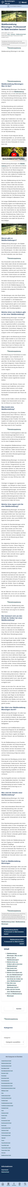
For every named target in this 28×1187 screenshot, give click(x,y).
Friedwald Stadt (4, 1108)
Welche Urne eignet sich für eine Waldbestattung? (15, 973)
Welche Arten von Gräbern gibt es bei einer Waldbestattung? (14, 964)
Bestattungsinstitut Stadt (6, 1083)
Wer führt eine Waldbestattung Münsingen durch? (13, 985)
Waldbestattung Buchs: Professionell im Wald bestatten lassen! (14, 932)
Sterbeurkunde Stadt (6, 1132)
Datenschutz (5, 1172)
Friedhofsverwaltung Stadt (7, 1105)
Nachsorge (3, 1125)
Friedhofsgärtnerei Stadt (6, 1103)
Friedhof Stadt (4, 1100)
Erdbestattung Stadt (5, 1095)
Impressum (4, 1170)
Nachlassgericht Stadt (6, 1123)
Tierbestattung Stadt (5, 1135)
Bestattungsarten (5, 1080)
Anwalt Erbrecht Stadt (6, 1060)
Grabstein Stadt (4, 1113)
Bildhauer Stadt (4, 1090)
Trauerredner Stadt (5, 1150)
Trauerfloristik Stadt (5, 1142)
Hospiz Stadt (4, 1115)
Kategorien (7, 1037)
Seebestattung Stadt (5, 1128)
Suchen (18, 1008)
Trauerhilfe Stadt (5, 1145)
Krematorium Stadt (5, 1120)
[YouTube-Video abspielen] (14, 155)
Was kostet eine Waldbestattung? (12, 969)
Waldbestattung (19, 91)
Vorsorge (8, 1185)
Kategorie (13, 34)
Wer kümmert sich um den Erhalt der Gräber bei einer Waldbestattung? (15, 979)
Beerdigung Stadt (5, 1068)
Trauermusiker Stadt (5, 1147)
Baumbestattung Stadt (6, 1065)
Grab (2, 1110)
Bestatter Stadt (4, 1073)
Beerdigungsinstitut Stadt (7, 1070)
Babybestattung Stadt (6, 1063)
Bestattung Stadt (5, 1078)
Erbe (20, 1185)
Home (3, 1185)
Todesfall (3, 1138)
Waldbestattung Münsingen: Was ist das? (14, 954)
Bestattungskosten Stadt (6, 1085)
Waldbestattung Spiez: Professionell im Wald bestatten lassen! (14, 942)
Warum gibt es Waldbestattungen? (13, 959)
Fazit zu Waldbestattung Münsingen (14, 995)
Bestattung (14, 1185)
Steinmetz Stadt (4, 1130)
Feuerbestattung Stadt (6, 1098)
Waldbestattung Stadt (21, 34)
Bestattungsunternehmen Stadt (8, 1088)
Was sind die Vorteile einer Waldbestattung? (14, 990)
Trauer (2, 1140)
